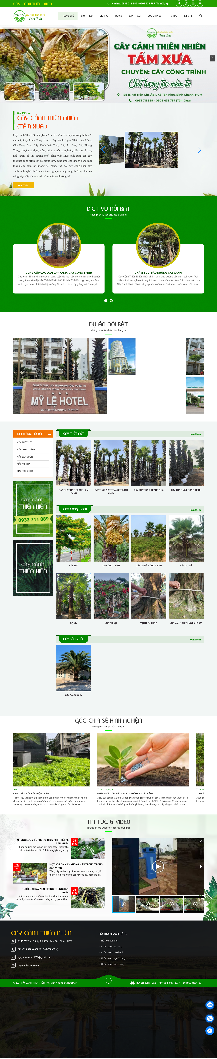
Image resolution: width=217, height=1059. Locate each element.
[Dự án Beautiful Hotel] (137, 356)
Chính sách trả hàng (111, 946)
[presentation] (5, 59)
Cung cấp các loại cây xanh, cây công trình (59, 272)
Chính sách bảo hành (112, 952)
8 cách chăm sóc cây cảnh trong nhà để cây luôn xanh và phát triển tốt (76, 866)
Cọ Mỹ (73, 623)
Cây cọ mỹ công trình (149, 565)
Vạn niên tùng (148, 623)
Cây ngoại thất (26, 471)
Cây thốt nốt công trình (186, 490)
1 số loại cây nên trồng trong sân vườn (45, 842)
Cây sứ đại (111, 623)
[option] (59, 849)
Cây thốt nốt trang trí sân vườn (111, 492)
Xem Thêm (23, 185)
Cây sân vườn (25, 456)
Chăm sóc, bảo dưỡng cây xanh (158, 272)
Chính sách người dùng (113, 958)
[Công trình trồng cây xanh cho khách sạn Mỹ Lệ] (60, 376)
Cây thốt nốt (24, 442)
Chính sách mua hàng (112, 964)
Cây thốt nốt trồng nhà (148, 490)
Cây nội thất (24, 464)
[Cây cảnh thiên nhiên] (33, 509)
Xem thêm (195, 434)
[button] (103, 149)
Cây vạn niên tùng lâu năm (186, 623)
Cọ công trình (111, 565)
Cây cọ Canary (73, 695)
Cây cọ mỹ (186, 565)
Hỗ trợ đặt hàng (109, 940)
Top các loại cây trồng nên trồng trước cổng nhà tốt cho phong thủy (62, 793)
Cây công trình (26, 449)
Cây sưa (73, 565)
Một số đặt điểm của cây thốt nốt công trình (42, 891)
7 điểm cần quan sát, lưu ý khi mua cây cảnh (144, 793)
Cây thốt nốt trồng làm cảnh (73, 492)
